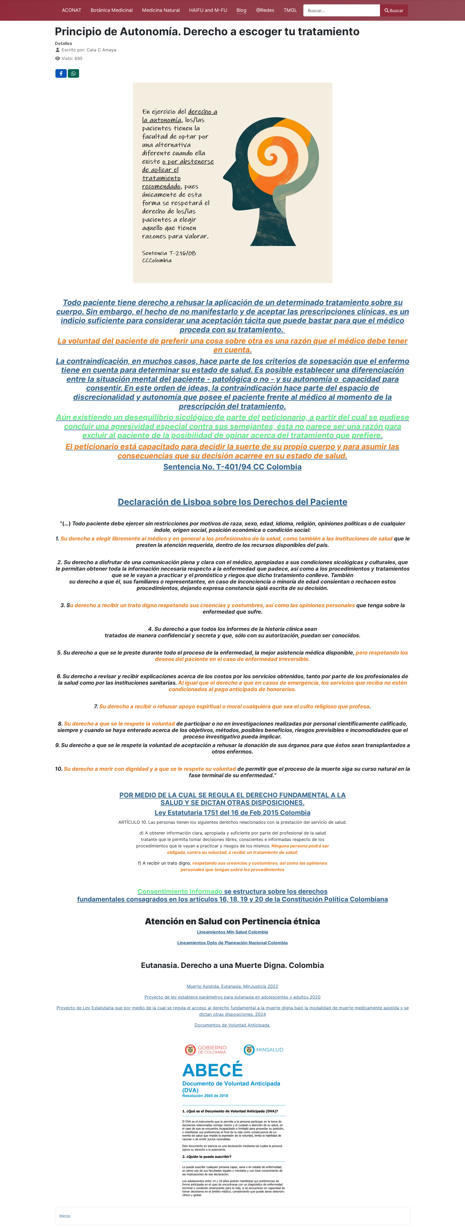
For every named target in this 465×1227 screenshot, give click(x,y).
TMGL (290, 10)
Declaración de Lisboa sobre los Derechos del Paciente (232, 502)
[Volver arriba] (455, 1217)
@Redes (265, 10)
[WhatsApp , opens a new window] (73, 73)
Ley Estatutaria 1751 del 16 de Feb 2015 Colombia (233, 812)
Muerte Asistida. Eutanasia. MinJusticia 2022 (232, 986)
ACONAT (71, 10)
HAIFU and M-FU (208, 10)
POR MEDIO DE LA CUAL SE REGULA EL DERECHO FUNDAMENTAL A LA (232, 795)
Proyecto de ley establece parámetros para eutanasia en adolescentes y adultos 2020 (232, 997)
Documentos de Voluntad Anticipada (233, 1025)
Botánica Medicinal (112, 10)
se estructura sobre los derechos (232, 891)
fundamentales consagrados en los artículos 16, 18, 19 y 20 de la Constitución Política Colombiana (232, 899)
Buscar (396, 10)
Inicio (64, 1216)
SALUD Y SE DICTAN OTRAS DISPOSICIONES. (233, 803)
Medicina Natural (161, 10)
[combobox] (341, 10)
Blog (241, 10)
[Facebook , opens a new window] (61, 73)
